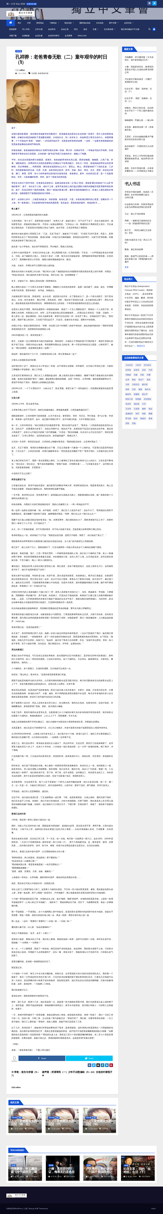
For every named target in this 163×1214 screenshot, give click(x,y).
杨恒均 (128, 394)
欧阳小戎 (129, 399)
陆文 (135, 418)
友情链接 (26, 35)
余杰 (144, 370)
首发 (85, 29)
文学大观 (39, 29)
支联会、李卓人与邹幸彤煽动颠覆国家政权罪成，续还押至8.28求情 (139, 158)
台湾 (127, 380)
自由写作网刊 (53, 35)
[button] (149, 29)
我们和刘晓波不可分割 (130, 29)
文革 (134, 389)
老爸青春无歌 (43, 73)
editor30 (33, 1176)
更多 (127, 267)
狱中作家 (113, 23)
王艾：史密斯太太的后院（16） (98, 1122)
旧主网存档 (109, 29)
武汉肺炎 (147, 399)
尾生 (148, 380)
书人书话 (26, 29)
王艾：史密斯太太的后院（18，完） (24, 1122)
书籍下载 (13, 35)
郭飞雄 (128, 418)
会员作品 (128, 23)
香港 (150, 418)
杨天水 (147, 389)
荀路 (144, 414)
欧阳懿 (138, 399)
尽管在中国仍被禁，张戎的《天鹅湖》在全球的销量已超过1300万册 (139, 195)
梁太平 (144, 394)
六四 (150, 370)
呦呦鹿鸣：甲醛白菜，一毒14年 (139, 120)
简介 (20, 23)
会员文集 (39, 35)
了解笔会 (53, 23)
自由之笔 (65, 29)
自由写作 (52, 29)
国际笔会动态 (85, 23)
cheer (30, 1129)
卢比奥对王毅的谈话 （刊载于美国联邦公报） (99, 1172)
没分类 (13, 1165)
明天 (76, 29)
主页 (29, 23)
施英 (140, 389)
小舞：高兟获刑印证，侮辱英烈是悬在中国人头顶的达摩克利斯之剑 (139, 69)
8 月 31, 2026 (18, 1176)
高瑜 (134, 423)
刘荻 (142, 375)
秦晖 (144, 409)
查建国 (136, 394)
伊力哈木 (147, 365)
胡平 (137, 414)
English (82, 35)
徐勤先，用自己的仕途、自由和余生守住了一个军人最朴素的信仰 (139, 111)
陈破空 (143, 418)
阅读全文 (141, 346)
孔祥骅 (34, 73)
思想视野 (13, 29)
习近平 (138, 365)
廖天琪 (144, 384)
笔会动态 (68, 23)
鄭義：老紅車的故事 (134, 249)
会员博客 (68, 35)
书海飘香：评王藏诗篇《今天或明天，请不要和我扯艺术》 (24, 1172)
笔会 (150, 409)
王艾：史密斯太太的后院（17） (61, 1122)
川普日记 (135, 384)
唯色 (134, 380)
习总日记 (129, 365)
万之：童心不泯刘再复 (135, 214)
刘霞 (148, 375)
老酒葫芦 (129, 414)
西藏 (150, 414)
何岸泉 (128, 370)
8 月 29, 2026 (93, 1176)
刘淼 (135, 375)
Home (153, 1209)
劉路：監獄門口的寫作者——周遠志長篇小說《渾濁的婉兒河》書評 (139, 259)
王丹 (144, 404)
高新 (127, 423)
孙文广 (141, 380)
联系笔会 (40, 23)
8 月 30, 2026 (56, 1176)
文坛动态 (100, 23)
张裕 (127, 389)
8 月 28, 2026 (131, 1176)
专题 (95, 29)
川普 (127, 384)
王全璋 (128, 409)
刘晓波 (128, 375)
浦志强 (136, 404)
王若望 (136, 409)
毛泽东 (128, 404)
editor (22, 70)
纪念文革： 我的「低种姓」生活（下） (137, 1170)
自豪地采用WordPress (14, 1209)
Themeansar (43, 1209)
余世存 (136, 370)
